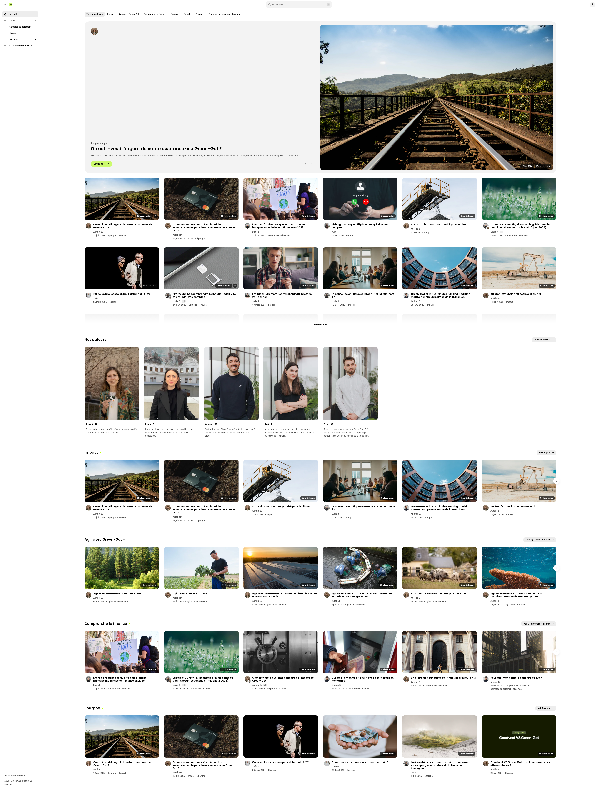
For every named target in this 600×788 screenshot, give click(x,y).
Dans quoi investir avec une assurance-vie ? (360, 762)
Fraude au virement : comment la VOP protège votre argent (282, 295)
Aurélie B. (98, 231)
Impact (110, 14)
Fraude (187, 14)
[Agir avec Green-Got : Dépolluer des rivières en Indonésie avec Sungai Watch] (360, 568)
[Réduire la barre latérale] (5, 4)
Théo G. (97, 298)
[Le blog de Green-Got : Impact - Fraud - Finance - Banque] (10, 4)
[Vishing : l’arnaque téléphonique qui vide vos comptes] (360, 199)
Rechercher (278, 4)
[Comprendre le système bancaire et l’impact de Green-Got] (280, 652)
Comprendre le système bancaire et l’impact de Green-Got (283, 679)
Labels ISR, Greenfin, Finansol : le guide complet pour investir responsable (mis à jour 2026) (520, 226)
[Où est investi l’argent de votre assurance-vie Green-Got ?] (436, 97)
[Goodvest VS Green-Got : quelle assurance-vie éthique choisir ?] (519, 736)
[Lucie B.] (171, 383)
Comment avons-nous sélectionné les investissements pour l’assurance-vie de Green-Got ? (204, 227)
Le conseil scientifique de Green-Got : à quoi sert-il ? (363, 295)
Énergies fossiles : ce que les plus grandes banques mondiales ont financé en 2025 (278, 226)
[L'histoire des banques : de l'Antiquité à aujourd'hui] (439, 652)
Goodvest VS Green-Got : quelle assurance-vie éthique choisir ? (520, 764)
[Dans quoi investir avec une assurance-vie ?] (360, 736)
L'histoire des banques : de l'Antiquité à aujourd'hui (443, 677)
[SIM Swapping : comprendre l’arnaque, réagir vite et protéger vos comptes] (201, 268)
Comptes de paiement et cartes (224, 14)
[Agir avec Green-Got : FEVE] (201, 568)
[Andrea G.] (231, 383)
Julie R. (335, 231)
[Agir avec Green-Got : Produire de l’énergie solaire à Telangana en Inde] (280, 568)
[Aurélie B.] (94, 31)
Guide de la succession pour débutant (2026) (122, 294)
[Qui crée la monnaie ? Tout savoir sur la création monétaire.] (360, 652)
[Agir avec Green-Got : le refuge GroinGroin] (439, 568)
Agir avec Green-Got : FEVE (190, 593)
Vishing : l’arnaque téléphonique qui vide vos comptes (360, 226)
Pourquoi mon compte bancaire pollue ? (516, 677)
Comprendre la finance (155, 14)
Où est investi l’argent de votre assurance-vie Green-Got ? (156, 148)
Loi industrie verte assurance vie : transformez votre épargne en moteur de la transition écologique (441, 765)
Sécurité (200, 14)
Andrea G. (416, 301)
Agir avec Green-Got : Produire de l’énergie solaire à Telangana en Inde (284, 595)
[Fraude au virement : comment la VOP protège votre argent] (280, 268)
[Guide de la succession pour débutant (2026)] (122, 268)
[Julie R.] (290, 383)
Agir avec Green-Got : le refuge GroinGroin (438, 593)
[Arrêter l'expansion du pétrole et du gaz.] (519, 268)
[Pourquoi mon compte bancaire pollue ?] (519, 652)
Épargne (175, 14)
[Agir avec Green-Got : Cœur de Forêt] (122, 568)
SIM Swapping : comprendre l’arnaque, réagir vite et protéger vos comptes (204, 295)
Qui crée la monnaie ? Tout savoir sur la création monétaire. (363, 679)
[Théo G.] (350, 383)
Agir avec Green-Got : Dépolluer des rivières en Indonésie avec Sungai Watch (362, 595)
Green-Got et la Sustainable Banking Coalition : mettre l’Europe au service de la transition (441, 295)
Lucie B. (256, 231)
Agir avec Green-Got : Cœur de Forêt (117, 593)
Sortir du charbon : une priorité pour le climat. (440, 224)
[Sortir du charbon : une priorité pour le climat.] (439, 199)
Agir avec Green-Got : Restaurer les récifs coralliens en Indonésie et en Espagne (517, 595)
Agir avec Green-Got (129, 14)
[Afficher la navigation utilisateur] (592, 4)
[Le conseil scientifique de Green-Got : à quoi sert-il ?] (360, 268)
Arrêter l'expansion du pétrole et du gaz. (516, 294)
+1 (501, 232)
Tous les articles (94, 14)
